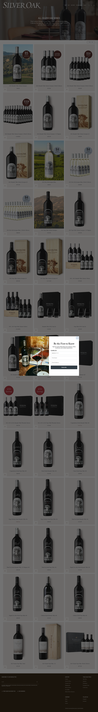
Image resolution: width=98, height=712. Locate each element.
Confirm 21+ (54, 350)
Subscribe (64, 367)
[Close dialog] (77, 338)
